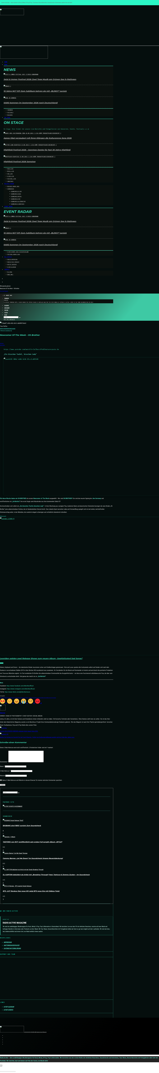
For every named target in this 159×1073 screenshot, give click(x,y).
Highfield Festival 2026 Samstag (20, 161)
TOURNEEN (10, 110)
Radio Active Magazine (46, 697)
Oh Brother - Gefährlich (28, 697)
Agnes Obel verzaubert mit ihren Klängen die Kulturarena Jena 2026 (38, 138)
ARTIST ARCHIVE (12, 264)
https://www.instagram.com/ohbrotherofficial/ (21, 689)
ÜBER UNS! (10, 274)
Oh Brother (22, 697)
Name (2, 766)
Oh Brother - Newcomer (37, 697)
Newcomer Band (7, 697)
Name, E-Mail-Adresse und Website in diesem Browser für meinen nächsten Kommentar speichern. (32, 780)
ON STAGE (7, 117)
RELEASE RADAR (9, 183)
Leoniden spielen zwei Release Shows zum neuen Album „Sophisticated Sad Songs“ (41, 658)
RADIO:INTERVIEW (12, 259)
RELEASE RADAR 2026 (13, 186)
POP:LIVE (10, 173)
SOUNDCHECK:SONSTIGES (17, 204)
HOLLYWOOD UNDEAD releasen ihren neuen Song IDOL (19, 731)
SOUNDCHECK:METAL (16, 196)
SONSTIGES (10, 181)
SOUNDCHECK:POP (15, 199)
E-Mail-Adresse (5, 771)
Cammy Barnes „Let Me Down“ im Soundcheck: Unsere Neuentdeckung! (33, 858)
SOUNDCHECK (10, 188)
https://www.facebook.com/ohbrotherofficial (19, 686)
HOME (5, 62)
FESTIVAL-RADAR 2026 (13, 254)
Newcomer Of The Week (15, 697)
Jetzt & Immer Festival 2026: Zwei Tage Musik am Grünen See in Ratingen (40, 79)
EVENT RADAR (8, 206)
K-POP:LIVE (10, 176)
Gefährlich (2, 697)
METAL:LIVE (10, 171)
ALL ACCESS (8, 257)
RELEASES (10, 115)
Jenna (2, 713)
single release (53, 697)
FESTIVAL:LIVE (11, 178)
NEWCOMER (3, 328)
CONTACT (7, 269)
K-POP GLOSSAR (11, 267)
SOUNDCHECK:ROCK (16, 194)
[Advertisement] (79, 32)
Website (2, 776)
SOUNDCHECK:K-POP (16, 191)
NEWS (5, 64)
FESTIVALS (10, 112)
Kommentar (4, 762)
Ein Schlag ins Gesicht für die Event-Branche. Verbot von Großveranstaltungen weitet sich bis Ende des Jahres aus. (37, 737)
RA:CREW (9, 272)
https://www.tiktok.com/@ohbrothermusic (18, 692)
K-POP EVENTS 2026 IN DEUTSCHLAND (18, 252)
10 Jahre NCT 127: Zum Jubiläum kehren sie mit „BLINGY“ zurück (35, 91)
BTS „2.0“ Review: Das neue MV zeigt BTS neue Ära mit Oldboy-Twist (31, 891)
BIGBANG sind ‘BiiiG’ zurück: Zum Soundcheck (22, 826)
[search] (20, 317)
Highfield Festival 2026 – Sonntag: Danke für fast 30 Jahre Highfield (37, 150)
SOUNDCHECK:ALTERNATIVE (18, 201)
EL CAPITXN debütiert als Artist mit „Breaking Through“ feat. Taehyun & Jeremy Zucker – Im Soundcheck (46, 875)
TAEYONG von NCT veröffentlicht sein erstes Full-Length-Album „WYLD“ (32, 842)
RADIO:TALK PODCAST (13, 262)
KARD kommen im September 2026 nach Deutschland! (31, 103)
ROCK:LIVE (10, 168)
